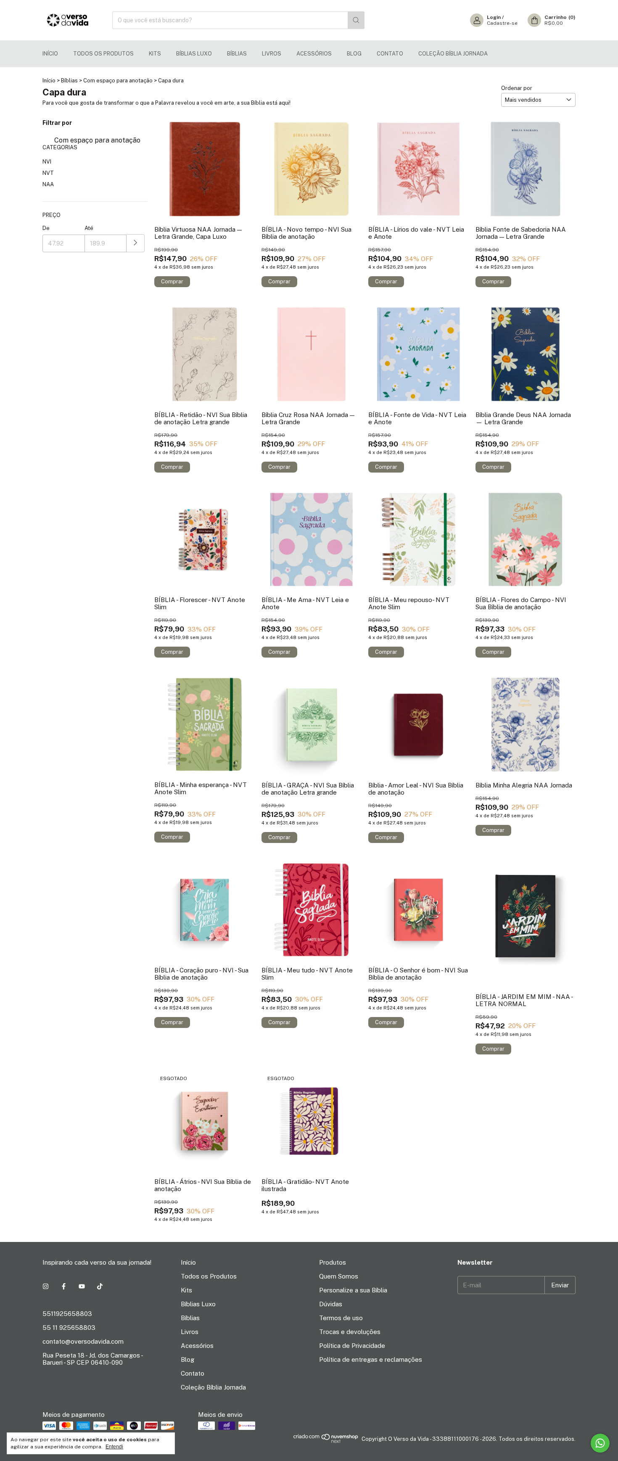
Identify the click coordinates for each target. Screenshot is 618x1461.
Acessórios (314, 53)
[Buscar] (356, 20)
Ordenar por (516, 88)
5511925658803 (67, 1313)
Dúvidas (330, 1304)
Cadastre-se (502, 23)
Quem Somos (338, 1276)
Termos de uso (341, 1317)
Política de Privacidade (352, 1345)
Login (494, 17)
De (46, 228)
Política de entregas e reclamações (370, 1359)
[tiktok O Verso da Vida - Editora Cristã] (100, 1286)
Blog (354, 53)
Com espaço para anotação (118, 80)
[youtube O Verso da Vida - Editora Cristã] (82, 1286)
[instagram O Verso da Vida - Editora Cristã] (45, 1286)
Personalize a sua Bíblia (353, 1290)
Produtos (332, 1262)
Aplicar (136, 243)
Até (89, 228)
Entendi (114, 1447)
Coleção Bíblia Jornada (453, 53)
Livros (271, 53)
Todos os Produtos (103, 53)
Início (50, 53)
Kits (155, 53)
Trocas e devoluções (349, 1331)
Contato (390, 53)
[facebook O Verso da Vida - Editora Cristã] (64, 1286)
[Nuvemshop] (326, 1441)
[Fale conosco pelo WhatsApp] (600, 1443)
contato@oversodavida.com (83, 1341)
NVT (48, 173)
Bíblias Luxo (194, 53)
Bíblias (237, 53)
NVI (46, 162)
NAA (48, 184)
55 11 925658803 (68, 1327)
